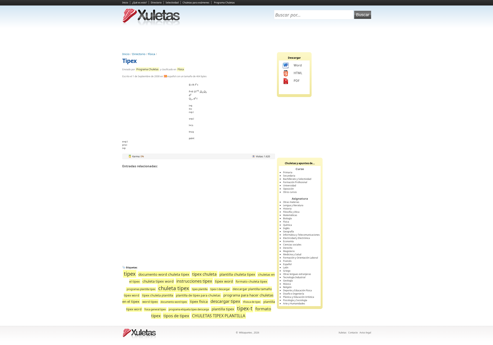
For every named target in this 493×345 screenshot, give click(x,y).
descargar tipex (225, 301)
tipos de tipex (176, 315)
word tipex (150, 302)
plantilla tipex (223, 308)
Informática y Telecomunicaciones (301, 234)
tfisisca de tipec (252, 302)
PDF (296, 81)
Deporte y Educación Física (297, 290)
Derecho (287, 248)
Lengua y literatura (293, 205)
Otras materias (291, 202)
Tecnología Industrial (294, 277)
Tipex (129, 61)
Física (151, 54)
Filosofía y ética (291, 212)
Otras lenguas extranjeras (297, 274)
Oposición (288, 188)
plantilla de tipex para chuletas (198, 295)
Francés (287, 261)
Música (287, 284)
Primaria (287, 172)
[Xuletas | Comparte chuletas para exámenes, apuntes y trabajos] (151, 24)
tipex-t (244, 308)
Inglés (286, 228)
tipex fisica (199, 301)
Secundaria (289, 175)
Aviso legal (365, 332)
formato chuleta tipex (251, 281)
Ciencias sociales (292, 244)
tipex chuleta (204, 274)
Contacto (353, 332)
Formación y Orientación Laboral (300, 257)
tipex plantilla (199, 289)
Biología (287, 218)
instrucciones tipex (194, 281)
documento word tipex (174, 302)
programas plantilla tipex (141, 289)
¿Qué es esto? (139, 2)
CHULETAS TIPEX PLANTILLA (218, 315)
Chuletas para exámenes (196, 2)
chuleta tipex (173, 288)
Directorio (156, 2)
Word (298, 65)
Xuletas (342, 332)
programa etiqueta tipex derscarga (189, 309)
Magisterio (289, 251)
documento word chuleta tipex (163, 274)
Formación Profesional (295, 182)
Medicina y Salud (292, 254)
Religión (287, 287)
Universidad (289, 185)
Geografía (288, 231)
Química (287, 225)
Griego (286, 270)
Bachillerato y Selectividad (297, 179)
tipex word (224, 281)
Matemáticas (290, 215)
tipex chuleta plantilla (157, 295)
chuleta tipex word (158, 281)
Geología (288, 280)
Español (287, 264)
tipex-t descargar (220, 289)
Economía (288, 241)
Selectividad (172, 2)
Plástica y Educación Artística (298, 297)
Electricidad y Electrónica (296, 238)
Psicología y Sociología (295, 300)
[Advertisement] (246, 38)
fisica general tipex (155, 309)
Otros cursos (290, 192)
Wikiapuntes (245, 332)
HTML (298, 73)
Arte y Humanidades (294, 303)
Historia (287, 208)
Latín (285, 267)
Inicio (125, 2)
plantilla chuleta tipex (237, 274)
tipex (130, 273)
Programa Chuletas (224, 2)
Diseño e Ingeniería (293, 293)
